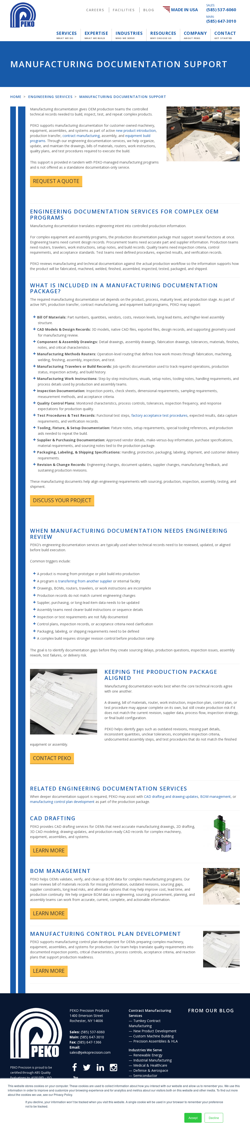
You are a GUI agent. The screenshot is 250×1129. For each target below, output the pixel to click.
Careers (95, 10)
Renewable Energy (147, 1055)
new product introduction (136, 130)
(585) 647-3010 (221, 21)
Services (66, 34)
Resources (163, 34)
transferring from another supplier (85, 581)
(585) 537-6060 (221, 9)
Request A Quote (56, 181)
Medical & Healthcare (150, 1065)
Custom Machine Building (153, 1036)
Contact (225, 34)
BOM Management (60, 871)
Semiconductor (145, 1075)
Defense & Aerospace (150, 1070)
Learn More (49, 850)
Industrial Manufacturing (152, 1060)
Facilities (124, 10)
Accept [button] (193, 1118)
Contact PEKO (52, 758)
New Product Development (155, 1031)
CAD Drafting (53, 818)
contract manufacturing (81, 135)
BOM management (215, 796)
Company (195, 34)
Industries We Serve (145, 1050)
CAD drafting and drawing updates (171, 796)
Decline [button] (214, 1118)
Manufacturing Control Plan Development (105, 933)
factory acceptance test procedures (159, 415)
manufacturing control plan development (62, 801)
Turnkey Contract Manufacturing (145, 1023)
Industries (129, 34)
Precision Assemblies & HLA (155, 1041)
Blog (148, 10)
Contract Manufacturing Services (150, 1013)
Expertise (96, 34)
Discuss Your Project (62, 500)
